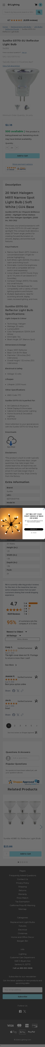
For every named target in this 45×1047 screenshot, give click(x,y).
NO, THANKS (33, 532)
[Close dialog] (43, 509)
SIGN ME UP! (33, 529)
